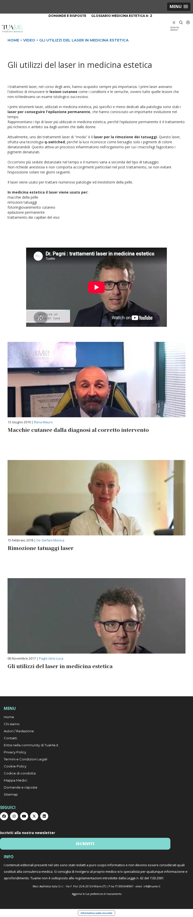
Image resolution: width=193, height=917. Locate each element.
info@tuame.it (151, 886)
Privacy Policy (15, 752)
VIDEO (29, 40)
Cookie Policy (15, 766)
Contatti (10, 738)
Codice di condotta (20, 773)
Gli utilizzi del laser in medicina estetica (84, 40)
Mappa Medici (15, 780)
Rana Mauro (43, 422)
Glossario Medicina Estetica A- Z (121, 16)
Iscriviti (85, 843)
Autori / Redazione (19, 731)
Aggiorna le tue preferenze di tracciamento (96, 894)
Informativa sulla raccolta (96, 912)
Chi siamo (12, 724)
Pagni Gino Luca (51, 658)
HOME (13, 40)
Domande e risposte (67, 16)
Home (9, 717)
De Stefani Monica (50, 540)
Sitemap (11, 794)
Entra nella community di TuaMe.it (31, 745)
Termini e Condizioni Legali (25, 759)
